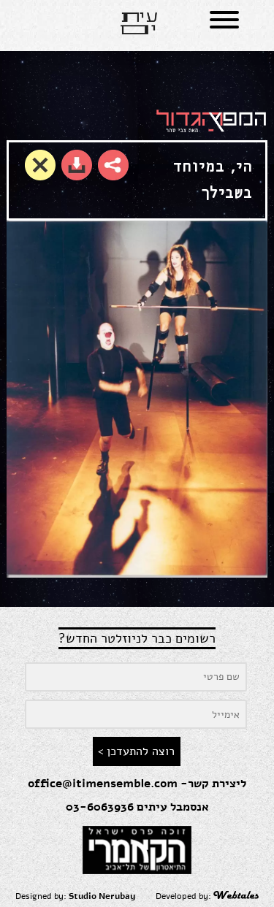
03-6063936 (100, 807)
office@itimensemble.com (103, 784)
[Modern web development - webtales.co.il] (236, 896)
